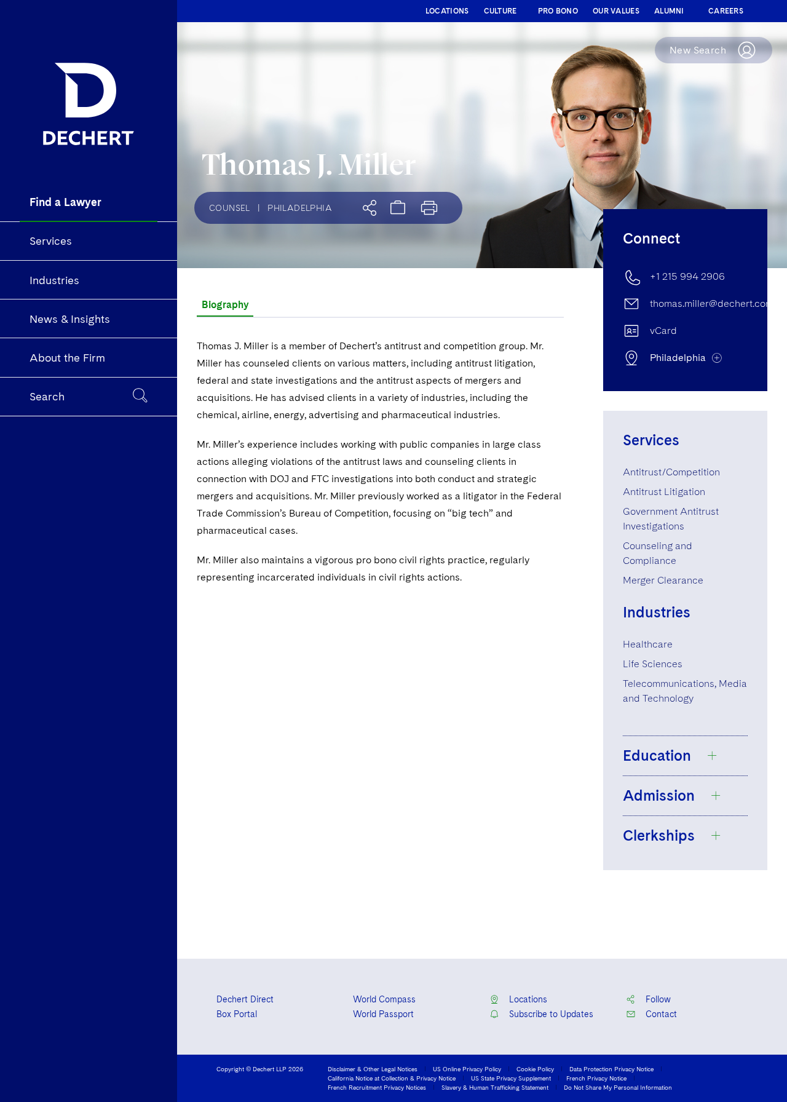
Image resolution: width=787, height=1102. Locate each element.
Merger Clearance (663, 580)
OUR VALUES (616, 11)
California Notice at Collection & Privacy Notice (392, 1078)
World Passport (383, 1014)
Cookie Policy (535, 1068)
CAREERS (725, 11)
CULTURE (500, 11)
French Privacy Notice (596, 1078)
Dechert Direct (245, 999)
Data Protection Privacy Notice (611, 1068)
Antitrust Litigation (664, 491)
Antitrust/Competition (671, 472)
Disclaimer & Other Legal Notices (372, 1068)
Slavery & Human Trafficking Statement (494, 1087)
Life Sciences (652, 664)
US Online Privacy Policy (467, 1068)
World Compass (384, 999)
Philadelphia (299, 208)
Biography (225, 305)
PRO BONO (558, 11)
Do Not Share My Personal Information (618, 1087)
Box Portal (236, 1014)
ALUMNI (669, 11)
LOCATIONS (447, 11)
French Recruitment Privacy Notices (377, 1087)
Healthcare (648, 644)
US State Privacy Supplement (511, 1078)
